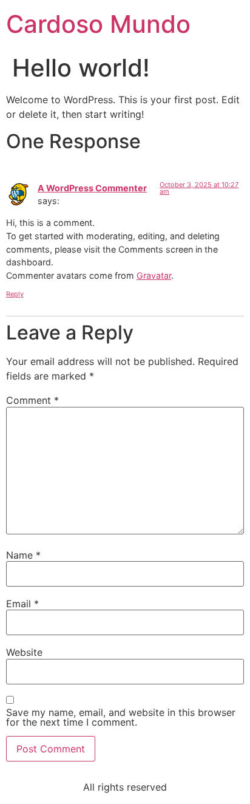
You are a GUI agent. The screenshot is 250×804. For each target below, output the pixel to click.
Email (22, 603)
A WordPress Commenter (92, 188)
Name (23, 555)
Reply (15, 294)
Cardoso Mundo (98, 24)
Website (24, 652)
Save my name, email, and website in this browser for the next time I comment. (120, 717)
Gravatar (154, 275)
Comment (32, 400)
